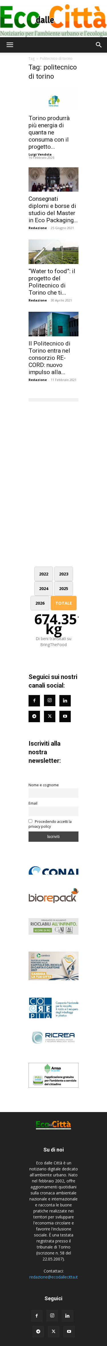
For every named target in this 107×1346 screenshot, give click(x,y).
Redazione (38, 228)
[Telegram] (34, 716)
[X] (53, 1331)
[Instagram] (49, 700)
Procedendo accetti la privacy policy (50, 824)
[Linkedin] (65, 700)
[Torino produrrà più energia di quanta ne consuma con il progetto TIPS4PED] (53, 98)
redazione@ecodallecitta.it (53, 1277)
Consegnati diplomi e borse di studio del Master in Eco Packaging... (53, 209)
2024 (43, 588)
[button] (10, 45)
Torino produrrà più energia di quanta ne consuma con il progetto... (49, 132)
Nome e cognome (44, 785)
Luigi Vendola (40, 154)
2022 (43, 574)
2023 (63, 574)
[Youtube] (65, 716)
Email (33, 803)
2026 (40, 603)
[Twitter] (49, 716)
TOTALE (63, 603)
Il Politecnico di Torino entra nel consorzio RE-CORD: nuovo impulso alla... (49, 358)
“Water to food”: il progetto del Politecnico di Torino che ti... (52, 282)
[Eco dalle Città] (53, 18)
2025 (63, 588)
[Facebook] (34, 700)
